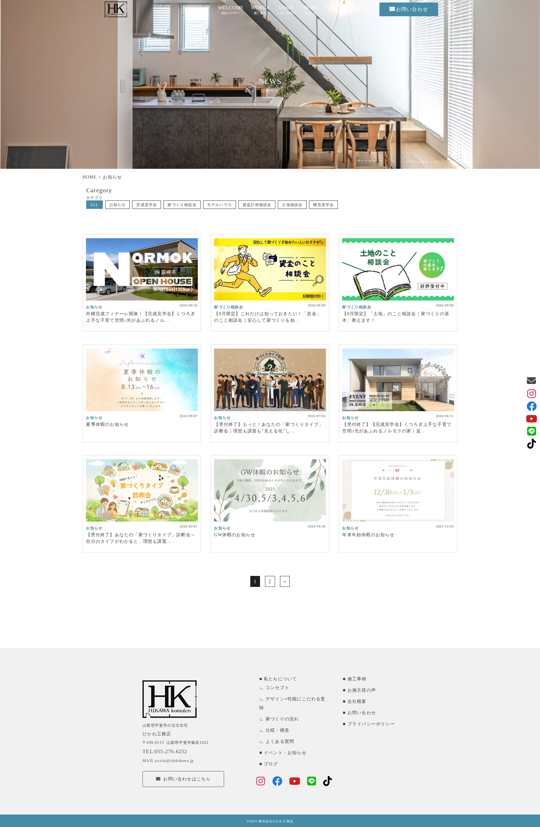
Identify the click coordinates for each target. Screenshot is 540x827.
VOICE (286, 10)
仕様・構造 (277, 730)
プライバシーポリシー (371, 724)
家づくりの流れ (282, 719)
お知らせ (117, 205)
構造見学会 (323, 205)
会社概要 (357, 701)
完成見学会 (146, 205)
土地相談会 (292, 205)
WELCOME (230, 10)
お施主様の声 (362, 690)
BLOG (332, 10)
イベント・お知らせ (285, 752)
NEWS (310, 10)
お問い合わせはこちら (187, 779)
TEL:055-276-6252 (164, 751)
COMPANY (359, 10)
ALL (94, 205)
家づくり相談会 (182, 205)
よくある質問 (280, 741)
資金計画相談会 (256, 205)
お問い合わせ (362, 712)
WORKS (260, 10)
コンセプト (277, 687)
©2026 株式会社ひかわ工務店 (270, 821)
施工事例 (357, 679)
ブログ (271, 764)
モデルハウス (219, 205)
